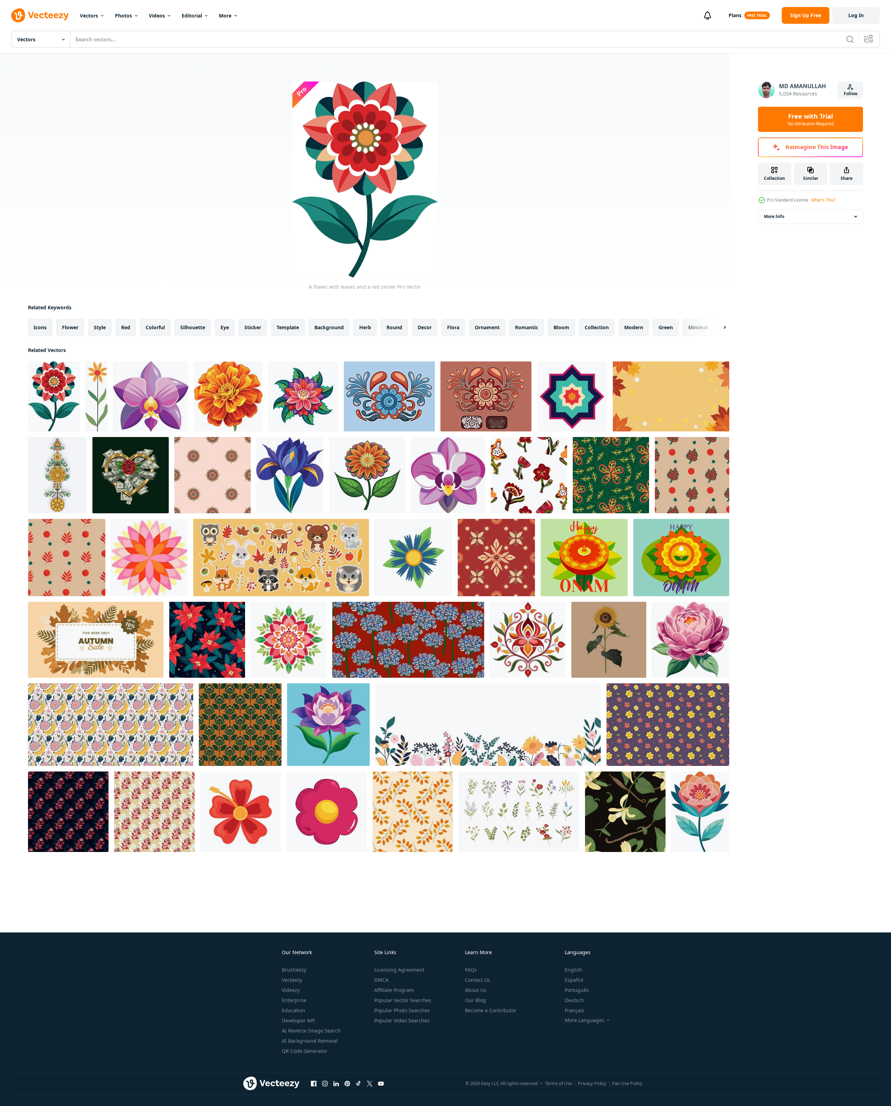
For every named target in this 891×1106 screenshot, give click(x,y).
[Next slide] (719, 327)
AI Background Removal (310, 1040)
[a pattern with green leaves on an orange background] (240, 724)
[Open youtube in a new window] (381, 1083)
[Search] (850, 39)
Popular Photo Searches (402, 1010)
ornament (487, 327)
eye (225, 327)
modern (633, 327)
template (288, 327)
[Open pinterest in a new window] (347, 1083)
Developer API (298, 1020)
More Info (774, 216)
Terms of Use (558, 1083)
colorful (155, 327)
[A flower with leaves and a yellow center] (367, 475)
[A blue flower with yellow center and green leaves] (413, 557)
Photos (123, 15)
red (125, 327)
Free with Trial (811, 119)
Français (574, 1010)
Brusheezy (294, 969)
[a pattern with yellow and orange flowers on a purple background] (667, 724)
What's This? (823, 200)
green (666, 327)
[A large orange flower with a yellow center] (228, 396)
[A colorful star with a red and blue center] (572, 396)
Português (577, 990)
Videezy (291, 990)
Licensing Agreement (399, 969)
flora (453, 327)
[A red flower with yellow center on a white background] (240, 812)
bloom (561, 327)
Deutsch (574, 1000)
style (100, 327)
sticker (252, 327)
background (329, 327)
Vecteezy (292, 980)
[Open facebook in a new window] (313, 1083)
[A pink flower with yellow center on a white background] (326, 812)
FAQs (471, 969)
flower (70, 327)
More (225, 15)
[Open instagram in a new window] (325, 1083)
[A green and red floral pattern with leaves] (611, 475)
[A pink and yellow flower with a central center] (149, 557)
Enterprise (294, 1000)
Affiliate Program (394, 990)
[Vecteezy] (40, 15)
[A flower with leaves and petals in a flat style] (700, 812)
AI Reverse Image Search (311, 1030)
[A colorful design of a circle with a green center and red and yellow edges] (212, 475)
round (394, 327)
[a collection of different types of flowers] (519, 812)
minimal (698, 327)
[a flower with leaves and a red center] (96, 396)
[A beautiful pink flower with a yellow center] (690, 640)
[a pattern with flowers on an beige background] (692, 475)
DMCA (381, 980)
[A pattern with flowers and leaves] (529, 475)
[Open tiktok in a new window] (358, 1083)
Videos (157, 15)
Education (293, 1010)
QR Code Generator (304, 1051)
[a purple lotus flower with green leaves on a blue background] (328, 724)
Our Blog (475, 1000)
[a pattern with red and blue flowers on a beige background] (154, 812)
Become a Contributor (490, 1010)
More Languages (584, 1020)
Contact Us (477, 980)
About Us (475, 990)
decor (425, 327)
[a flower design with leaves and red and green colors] (289, 640)
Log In (856, 15)
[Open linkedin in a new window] (336, 1083)
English (573, 969)
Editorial (192, 15)
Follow (850, 94)
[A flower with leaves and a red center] (54, 396)
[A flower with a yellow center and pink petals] (448, 475)
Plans (735, 15)
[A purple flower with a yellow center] (150, 396)
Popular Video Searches (402, 1020)
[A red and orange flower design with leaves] (528, 640)
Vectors (89, 15)
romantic (526, 327)
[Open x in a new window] (370, 1083)
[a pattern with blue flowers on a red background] (408, 640)
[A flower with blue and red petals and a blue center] (389, 396)
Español (574, 980)
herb (365, 327)
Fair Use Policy (627, 1083)
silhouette (192, 327)
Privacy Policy (592, 1083)
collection (597, 327)
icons (40, 327)
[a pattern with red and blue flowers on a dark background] (68, 812)
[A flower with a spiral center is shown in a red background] (485, 396)
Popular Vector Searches (402, 1000)
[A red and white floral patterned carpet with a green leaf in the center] (496, 557)
